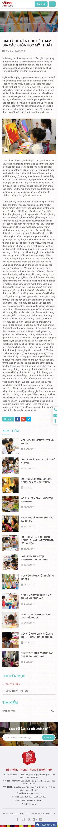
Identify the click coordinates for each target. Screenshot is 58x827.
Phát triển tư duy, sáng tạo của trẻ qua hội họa (37, 655)
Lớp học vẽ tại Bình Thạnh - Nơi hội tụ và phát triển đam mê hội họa (37, 540)
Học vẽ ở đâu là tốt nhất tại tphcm (37, 577)
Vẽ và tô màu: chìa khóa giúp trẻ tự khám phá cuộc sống (37, 635)
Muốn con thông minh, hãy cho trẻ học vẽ (37, 616)
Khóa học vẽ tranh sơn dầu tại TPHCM (37, 519)
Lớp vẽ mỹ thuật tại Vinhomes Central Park (35, 558)
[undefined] (29, 136)
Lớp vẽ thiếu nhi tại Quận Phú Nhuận (38, 461)
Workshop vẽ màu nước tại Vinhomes (37, 500)
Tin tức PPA (13, 684)
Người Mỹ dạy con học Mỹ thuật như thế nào (36, 596)
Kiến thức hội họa (17, 691)
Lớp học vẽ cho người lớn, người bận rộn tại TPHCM (36, 480)
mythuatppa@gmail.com (32, 800)
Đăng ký (41, 3)
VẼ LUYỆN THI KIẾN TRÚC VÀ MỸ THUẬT (37, 442)
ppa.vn (33, 804)
